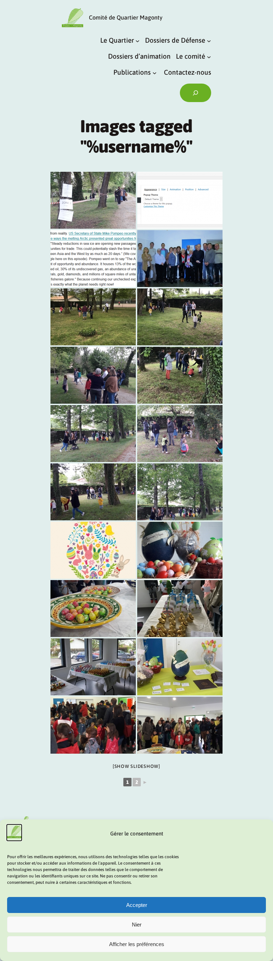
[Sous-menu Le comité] (209, 56)
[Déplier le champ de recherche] (195, 93)
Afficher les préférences (136, 944)
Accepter (136, 905)
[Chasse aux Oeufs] (93, 608)
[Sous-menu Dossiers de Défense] (209, 40)
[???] (93, 550)
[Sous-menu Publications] (154, 73)
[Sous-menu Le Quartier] (137, 40)
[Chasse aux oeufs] (180, 550)
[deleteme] (180, 200)
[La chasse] (93, 200)
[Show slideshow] (136, 766)
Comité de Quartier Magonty (125, 17)
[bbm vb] (180, 258)
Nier (136, 925)
